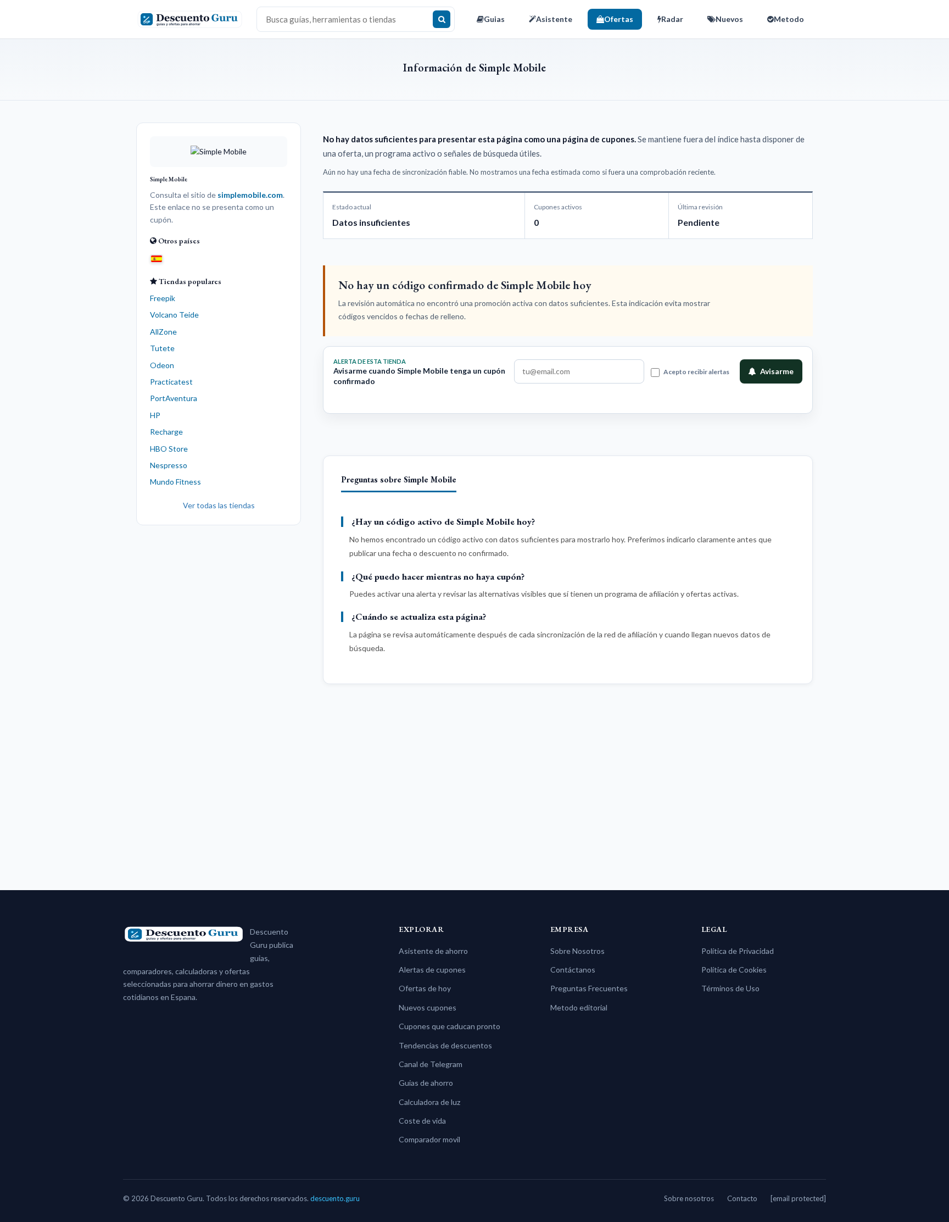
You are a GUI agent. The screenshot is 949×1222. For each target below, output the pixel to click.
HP (155, 415)
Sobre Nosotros (577, 951)
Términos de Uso (730, 988)
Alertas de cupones (432, 969)
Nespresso (168, 465)
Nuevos (729, 19)
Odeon (162, 365)
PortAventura (173, 398)
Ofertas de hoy (425, 988)
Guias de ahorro (426, 1082)
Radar (672, 19)
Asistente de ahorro (433, 951)
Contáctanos (572, 969)
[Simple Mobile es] (156, 258)
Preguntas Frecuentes (589, 988)
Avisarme (777, 371)
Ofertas (618, 19)
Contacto (742, 1198)
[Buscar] (441, 19)
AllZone (163, 331)
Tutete (162, 348)
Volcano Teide (174, 314)
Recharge (166, 431)
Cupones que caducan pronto (449, 1026)
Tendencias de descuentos (445, 1045)
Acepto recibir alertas (696, 372)
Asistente (554, 19)
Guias (494, 19)
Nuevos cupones (427, 1007)
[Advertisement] (218, 703)
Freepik (162, 298)
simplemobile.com (250, 194)
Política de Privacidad (737, 951)
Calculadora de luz (429, 1102)
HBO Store (169, 448)
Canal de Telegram (430, 1064)
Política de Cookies (734, 969)
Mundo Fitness (175, 481)
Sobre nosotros (689, 1198)
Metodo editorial (578, 1007)
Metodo (789, 19)
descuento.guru (335, 1198)
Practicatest (171, 381)
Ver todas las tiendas (219, 505)
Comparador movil (429, 1139)
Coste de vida (422, 1120)
